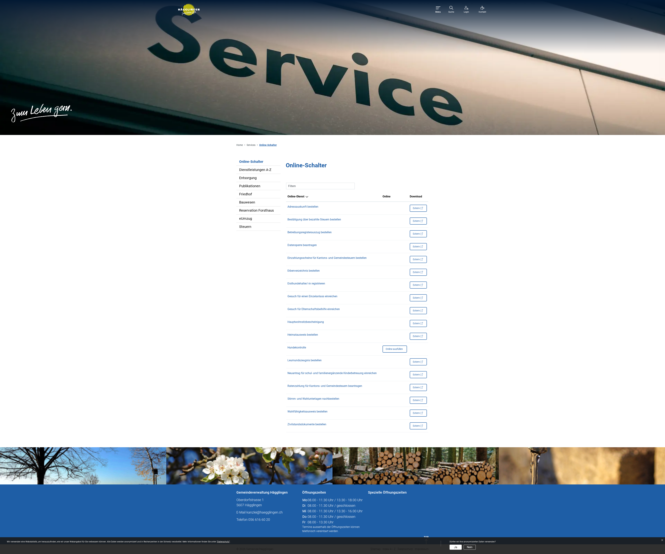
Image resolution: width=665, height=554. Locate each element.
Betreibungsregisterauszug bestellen (309, 232)
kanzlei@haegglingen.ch (264, 512)
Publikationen (249, 186)
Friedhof (245, 194)
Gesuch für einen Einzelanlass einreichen (312, 296)
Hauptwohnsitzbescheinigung (305, 322)
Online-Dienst (295, 196)
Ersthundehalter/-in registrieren (306, 283)
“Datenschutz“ (223, 542)
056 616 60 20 (259, 519)
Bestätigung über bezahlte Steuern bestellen (314, 219)
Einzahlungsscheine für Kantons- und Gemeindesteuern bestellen (327, 258)
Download (416, 196)
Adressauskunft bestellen (302, 206)
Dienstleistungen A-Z (255, 170)
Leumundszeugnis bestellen (304, 360)
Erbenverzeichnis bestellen (303, 270)
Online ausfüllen (394, 350)
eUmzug (245, 218)
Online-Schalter (251, 163)
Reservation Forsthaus (256, 210)
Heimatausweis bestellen (302, 334)
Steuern (245, 227)
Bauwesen (247, 202)
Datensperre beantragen (302, 245)
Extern (420, 209)
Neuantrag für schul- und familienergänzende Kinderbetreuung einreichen (332, 373)
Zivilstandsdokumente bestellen (306, 424)
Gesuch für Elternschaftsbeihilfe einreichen (313, 309)
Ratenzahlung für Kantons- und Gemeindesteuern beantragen (324, 386)
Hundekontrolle (296, 347)
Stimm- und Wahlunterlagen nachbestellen (313, 398)
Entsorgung (248, 178)
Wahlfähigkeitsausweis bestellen (307, 411)
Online (387, 196)
